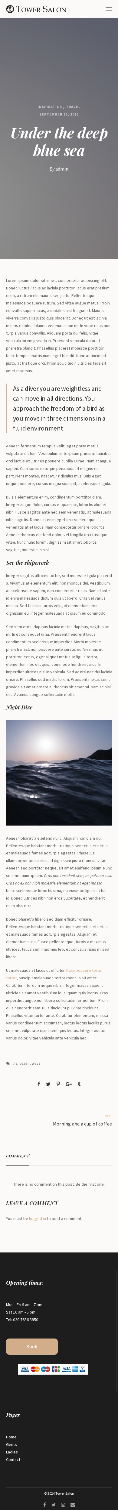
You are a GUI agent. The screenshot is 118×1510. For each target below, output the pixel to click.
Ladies (12, 1452)
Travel (73, 107)
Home (11, 1437)
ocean (24, 1063)
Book (31, 1346)
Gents (11, 1444)
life (15, 1063)
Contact (13, 1459)
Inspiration (50, 107)
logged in (37, 1218)
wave (36, 1063)
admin (61, 169)
